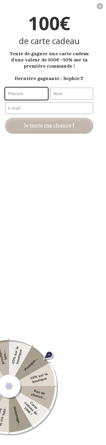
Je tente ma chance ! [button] (49, 126)
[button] (100, 6)
